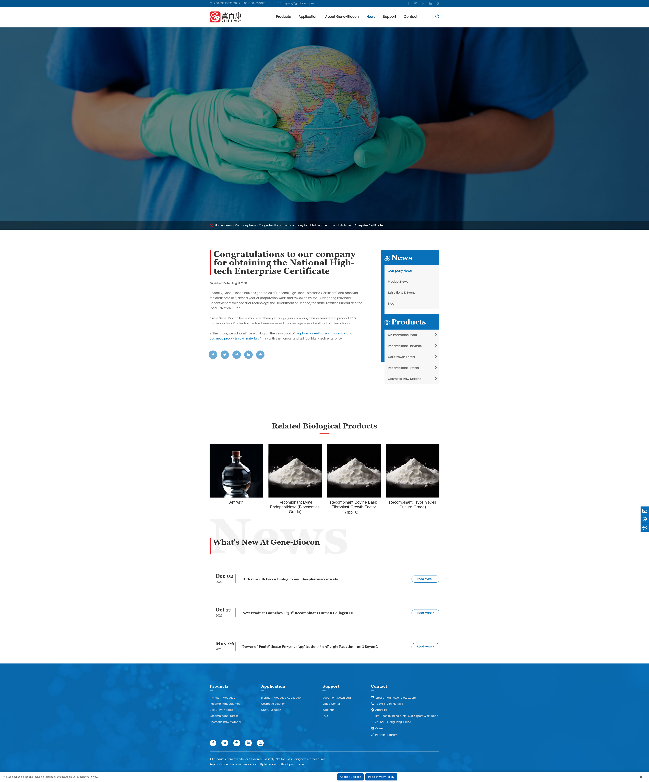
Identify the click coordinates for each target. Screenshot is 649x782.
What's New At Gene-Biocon (266, 542)
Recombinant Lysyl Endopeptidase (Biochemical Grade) (295, 507)
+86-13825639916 (225, 3)
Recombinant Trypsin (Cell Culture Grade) (412, 504)
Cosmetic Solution (273, 704)
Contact (410, 17)
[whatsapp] (645, 519)
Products (283, 17)
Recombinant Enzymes (405, 346)
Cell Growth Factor (401, 357)
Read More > (425, 579)
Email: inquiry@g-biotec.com (393, 698)
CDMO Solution (271, 710)
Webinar (328, 710)
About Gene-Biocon (342, 17)
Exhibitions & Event (401, 292)
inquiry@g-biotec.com (298, 3)
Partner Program (384, 735)
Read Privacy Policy (381, 777)
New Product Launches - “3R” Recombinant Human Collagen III (298, 613)
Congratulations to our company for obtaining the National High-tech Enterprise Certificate (321, 225)
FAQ (325, 716)
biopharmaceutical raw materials (321, 333)
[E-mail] (645, 510)
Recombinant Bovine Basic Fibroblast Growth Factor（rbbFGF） (354, 507)
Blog (391, 303)
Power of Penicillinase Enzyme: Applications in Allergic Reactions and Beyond (310, 647)
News (370, 17)
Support (389, 17)
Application (308, 17)
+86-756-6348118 (253, 3)
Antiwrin (236, 502)
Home (219, 225)
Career (377, 728)
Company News (245, 225)
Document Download (336, 698)
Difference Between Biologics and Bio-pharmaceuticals (290, 579)
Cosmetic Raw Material (405, 378)
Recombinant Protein (403, 368)
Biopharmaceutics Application (281, 698)
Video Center (331, 704)
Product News (398, 281)
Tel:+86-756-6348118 (387, 704)
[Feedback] (645, 527)
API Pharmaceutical (402, 335)
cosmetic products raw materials (234, 338)
